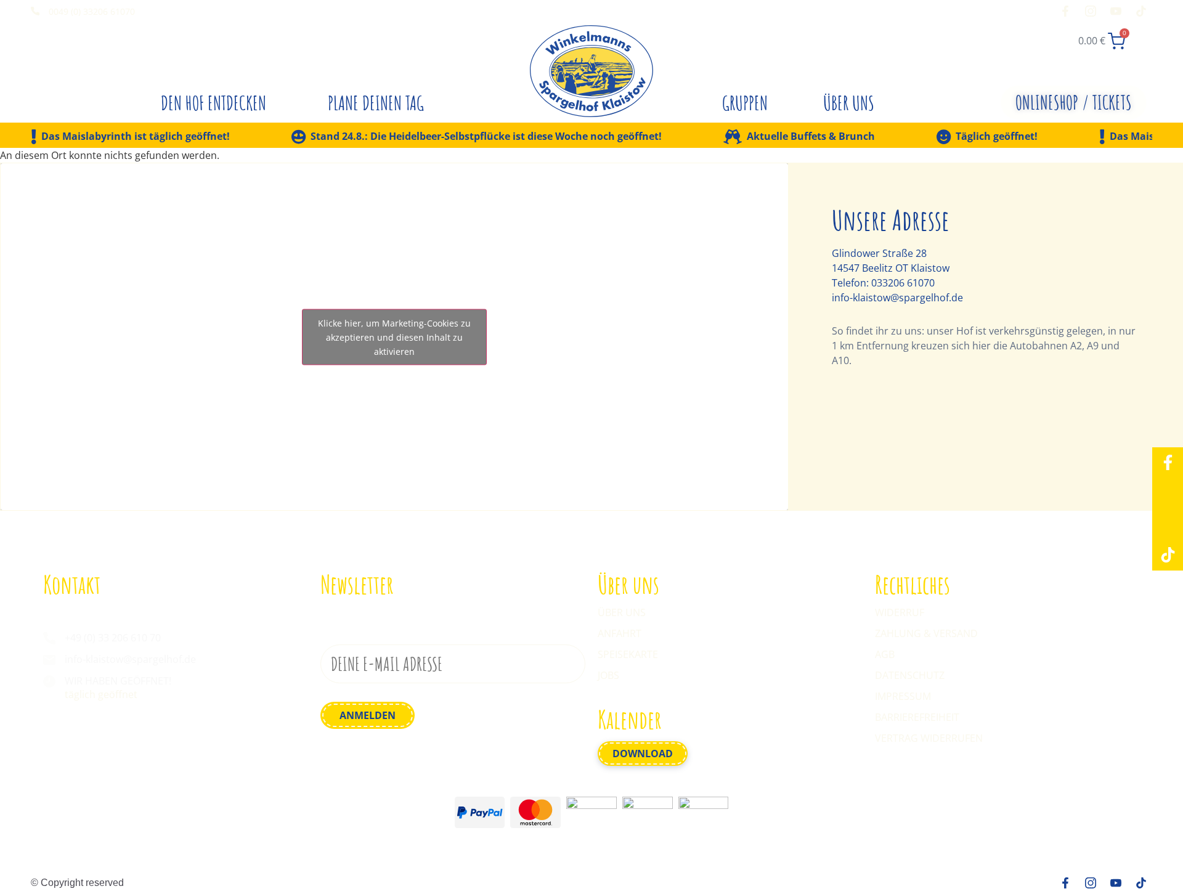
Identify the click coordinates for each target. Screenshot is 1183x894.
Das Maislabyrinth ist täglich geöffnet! (135, 137)
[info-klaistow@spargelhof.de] (49, 660)
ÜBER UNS (848, 102)
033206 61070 (903, 283)
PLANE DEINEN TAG (376, 102)
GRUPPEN (745, 102)
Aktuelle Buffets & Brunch (811, 137)
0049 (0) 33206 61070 (92, 11)
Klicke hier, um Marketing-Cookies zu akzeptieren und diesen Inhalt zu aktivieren (394, 337)
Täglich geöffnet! (997, 137)
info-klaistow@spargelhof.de (897, 297)
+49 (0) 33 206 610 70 (113, 637)
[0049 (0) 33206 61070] (35, 11)
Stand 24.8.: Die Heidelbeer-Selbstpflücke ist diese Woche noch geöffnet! (486, 137)
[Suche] (1041, 37)
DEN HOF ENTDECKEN (213, 102)
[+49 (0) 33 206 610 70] (49, 638)
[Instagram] (1167, 493)
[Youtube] (1167, 524)
